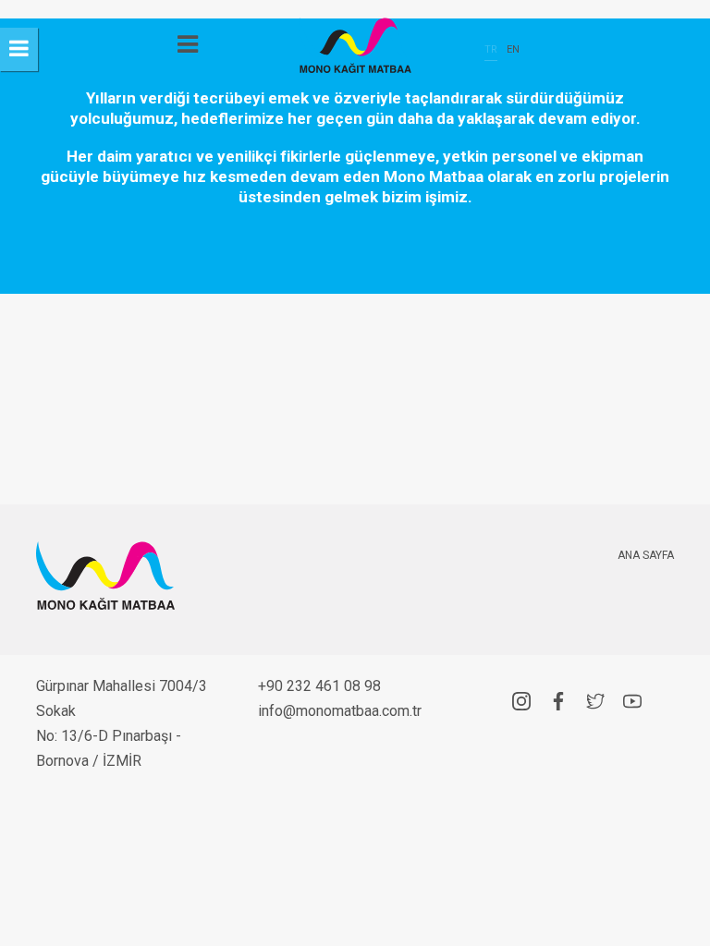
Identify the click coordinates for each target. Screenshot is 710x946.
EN (513, 49)
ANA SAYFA (646, 555)
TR (490, 49)
